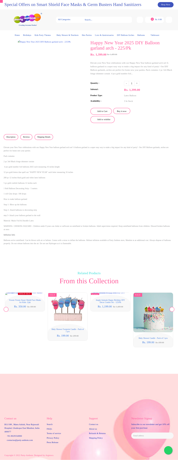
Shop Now (165, 4)
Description (10, 137)
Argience (49, 455)
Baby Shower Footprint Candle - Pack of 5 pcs (68, 330)
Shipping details (43, 137)
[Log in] (169, 20)
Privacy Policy (53, 438)
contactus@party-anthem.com (20, 440)
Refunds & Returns (97, 433)
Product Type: (96, 95)
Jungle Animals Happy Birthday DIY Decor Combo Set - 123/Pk (110, 301)
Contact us (93, 424)
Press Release (52, 442)
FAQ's (49, 429)
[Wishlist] (140, 20)
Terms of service (54, 433)
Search (50, 424)
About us (93, 429)
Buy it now (122, 111)
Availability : (95, 101)
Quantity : (94, 83)
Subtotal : (94, 89)
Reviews (26, 137)
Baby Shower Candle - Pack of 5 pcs (153, 338)
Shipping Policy (96, 438)
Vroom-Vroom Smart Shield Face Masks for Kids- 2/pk (25, 301)
